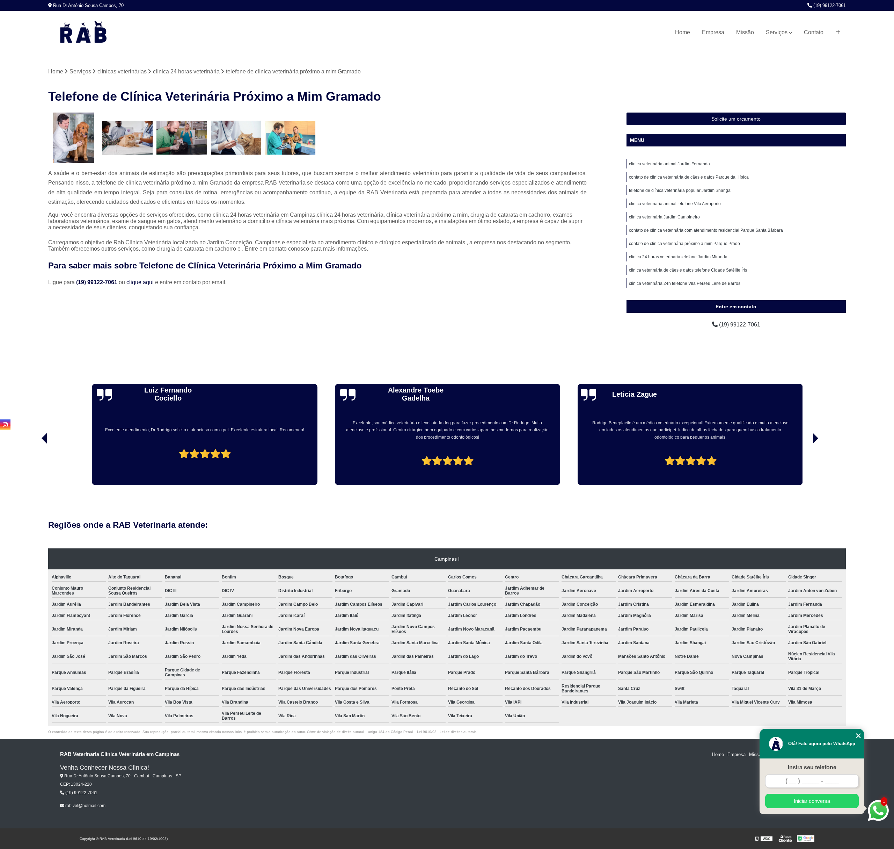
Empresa (713, 32)
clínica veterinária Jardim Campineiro (664, 217)
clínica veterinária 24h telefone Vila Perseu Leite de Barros (684, 283)
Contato (813, 32)
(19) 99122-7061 (829, 5)
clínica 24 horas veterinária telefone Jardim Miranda (678, 256)
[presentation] (34, 465)
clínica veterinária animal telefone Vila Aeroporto (675, 203)
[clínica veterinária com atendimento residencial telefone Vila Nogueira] (236, 138)
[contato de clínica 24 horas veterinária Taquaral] (73, 138)
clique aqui (140, 282)
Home (682, 32)
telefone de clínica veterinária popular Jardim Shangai (680, 190)
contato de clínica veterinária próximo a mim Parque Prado (684, 243)
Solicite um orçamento (736, 119)
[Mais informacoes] (838, 32)
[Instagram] (5, 424)
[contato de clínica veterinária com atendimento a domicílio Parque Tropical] (181, 138)
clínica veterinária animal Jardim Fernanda (669, 163)
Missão (745, 32)
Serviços (776, 32)
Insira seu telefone (812, 767)
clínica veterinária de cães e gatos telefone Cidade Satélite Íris (688, 270)
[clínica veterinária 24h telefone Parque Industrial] (127, 138)
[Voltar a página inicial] (83, 32)
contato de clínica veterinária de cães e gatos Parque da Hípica (689, 177)
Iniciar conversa (812, 801)
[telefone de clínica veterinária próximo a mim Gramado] (290, 138)
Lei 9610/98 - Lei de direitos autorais (446, 732)
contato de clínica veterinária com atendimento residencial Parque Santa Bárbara (706, 230)
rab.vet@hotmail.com (84, 805)
